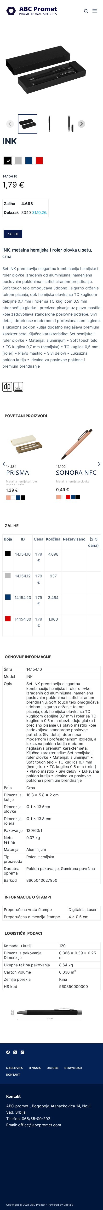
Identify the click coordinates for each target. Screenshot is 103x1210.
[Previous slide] (10, 124)
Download (73, 1068)
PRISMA (17, 472)
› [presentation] (99, 463)
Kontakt (13, 1074)
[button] (27, 124)
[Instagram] (22, 1052)
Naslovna (14, 1068)
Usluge (52, 1068)
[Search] (86, 11)
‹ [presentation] (4, 463)
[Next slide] (81, 124)
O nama (35, 1068)
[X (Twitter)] (15, 1052)
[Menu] (94, 11)
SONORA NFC (76, 472)
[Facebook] (8, 1052)
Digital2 (68, 1204)
